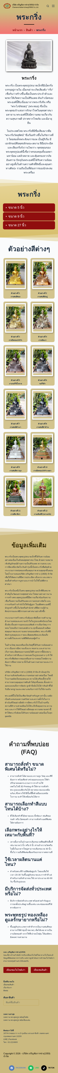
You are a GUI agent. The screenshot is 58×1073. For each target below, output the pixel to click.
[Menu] (53, 6)
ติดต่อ (5, 991)
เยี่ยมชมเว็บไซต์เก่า (15, 970)
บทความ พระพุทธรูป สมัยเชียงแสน (16, 1020)
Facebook (13, 1039)
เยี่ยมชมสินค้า (40, 970)
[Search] (48, 6)
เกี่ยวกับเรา (7, 988)
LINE (5, 1039)
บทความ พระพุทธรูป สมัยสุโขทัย (15, 1017)
